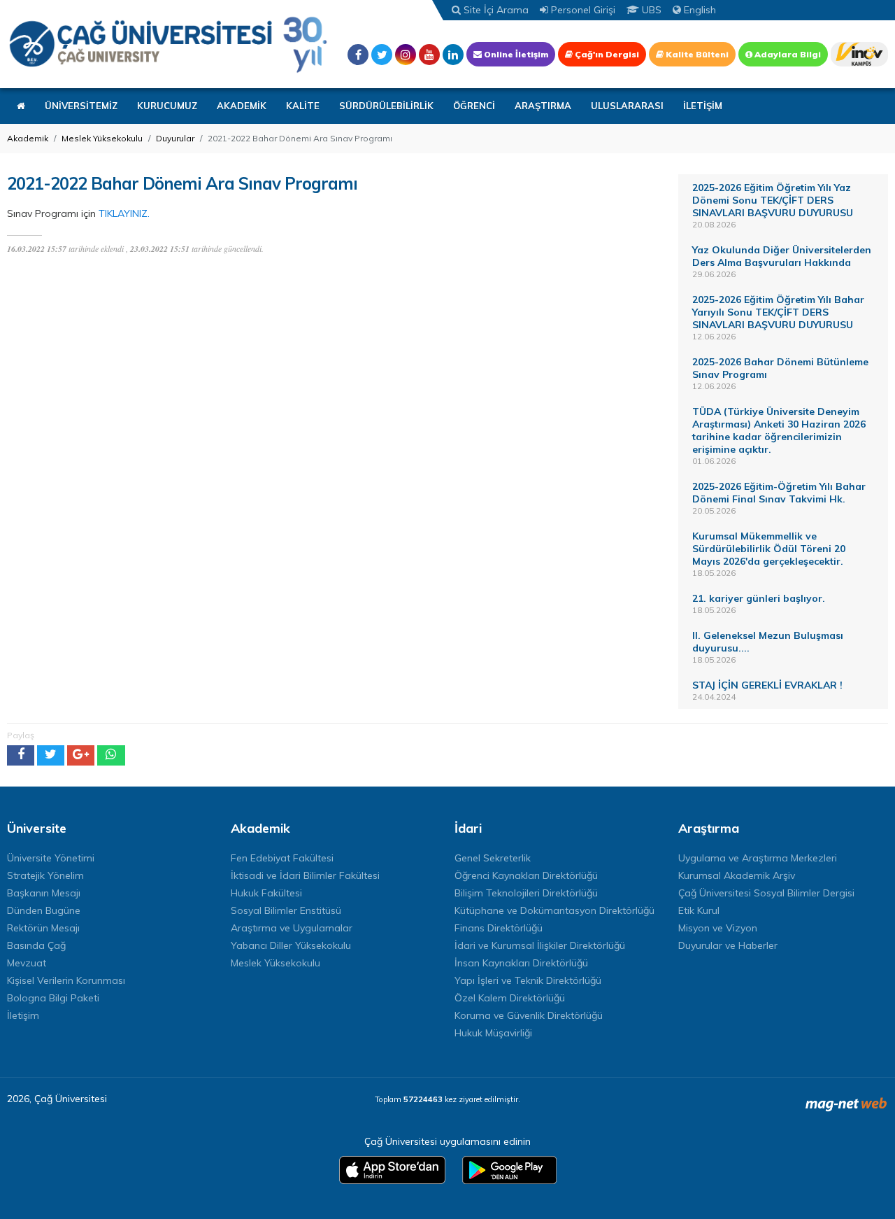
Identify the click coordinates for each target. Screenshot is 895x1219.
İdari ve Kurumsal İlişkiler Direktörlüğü (539, 945)
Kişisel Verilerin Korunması (66, 980)
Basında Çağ (36, 945)
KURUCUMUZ (167, 105)
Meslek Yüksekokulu (102, 138)
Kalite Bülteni (696, 54)
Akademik (27, 138)
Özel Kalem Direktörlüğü (509, 998)
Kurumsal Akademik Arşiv (736, 875)
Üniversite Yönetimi (50, 858)
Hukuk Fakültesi (266, 893)
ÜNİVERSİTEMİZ (81, 105)
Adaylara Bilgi (786, 54)
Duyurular (175, 138)
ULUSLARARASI (627, 105)
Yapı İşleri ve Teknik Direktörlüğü (527, 980)
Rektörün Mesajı (43, 928)
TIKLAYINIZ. (124, 213)
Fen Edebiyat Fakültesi (282, 858)
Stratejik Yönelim (45, 875)
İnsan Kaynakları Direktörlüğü (521, 963)
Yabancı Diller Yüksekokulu (291, 945)
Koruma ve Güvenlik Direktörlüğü (528, 1015)
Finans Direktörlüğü (498, 928)
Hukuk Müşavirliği (493, 1033)
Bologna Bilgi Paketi (53, 998)
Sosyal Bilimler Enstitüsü (286, 910)
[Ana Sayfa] (168, 44)
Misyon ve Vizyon (717, 928)
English (698, 9)
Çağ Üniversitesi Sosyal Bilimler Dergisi (766, 893)
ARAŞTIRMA (543, 105)
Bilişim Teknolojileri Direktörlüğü (526, 893)
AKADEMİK (241, 105)
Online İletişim (515, 54)
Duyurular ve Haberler (728, 945)
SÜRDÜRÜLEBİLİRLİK (386, 105)
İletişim (23, 1015)
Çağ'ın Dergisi (606, 54)
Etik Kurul (698, 910)
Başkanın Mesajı (43, 893)
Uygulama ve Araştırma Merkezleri (757, 858)
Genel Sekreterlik (492, 858)
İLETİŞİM (702, 105)
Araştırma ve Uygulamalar (291, 928)
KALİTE (303, 105)
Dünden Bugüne (43, 910)
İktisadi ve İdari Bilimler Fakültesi (305, 875)
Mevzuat (26, 963)
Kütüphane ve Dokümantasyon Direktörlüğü (554, 910)
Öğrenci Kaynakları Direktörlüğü (526, 875)
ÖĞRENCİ (474, 105)
